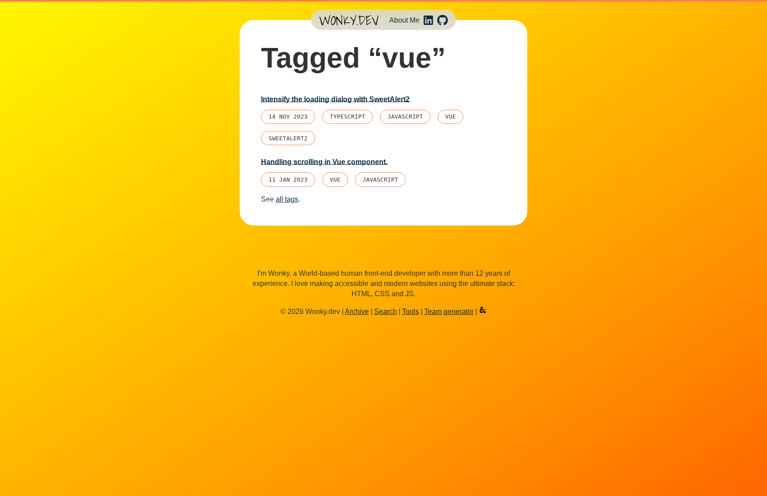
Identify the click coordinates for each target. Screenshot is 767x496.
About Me (404, 20)
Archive (357, 311)
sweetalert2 (288, 138)
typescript (347, 116)
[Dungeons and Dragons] (483, 311)
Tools (410, 311)
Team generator (449, 311)
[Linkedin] (428, 20)
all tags (287, 199)
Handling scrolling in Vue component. (324, 162)
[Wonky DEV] (349, 20)
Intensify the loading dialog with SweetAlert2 (335, 99)
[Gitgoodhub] (442, 20)
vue (450, 116)
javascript (405, 116)
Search (385, 311)
